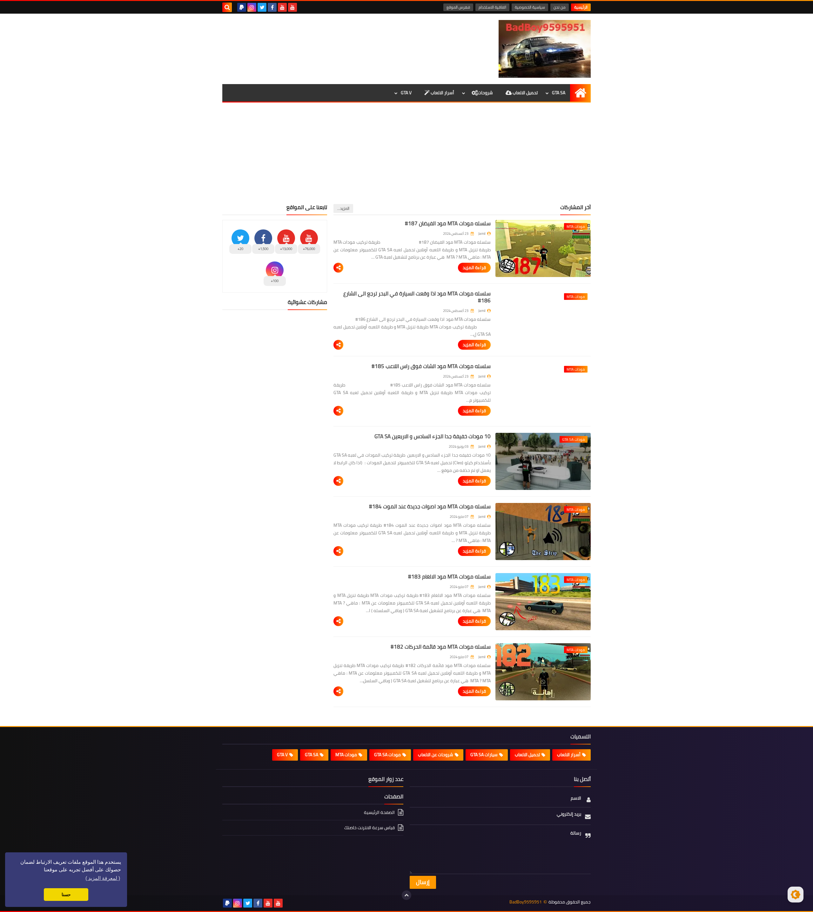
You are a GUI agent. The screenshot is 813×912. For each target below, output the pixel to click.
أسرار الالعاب (442, 93)
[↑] (406, 895)
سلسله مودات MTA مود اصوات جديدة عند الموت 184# (430, 506)
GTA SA (558, 93)
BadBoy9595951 (525, 902)
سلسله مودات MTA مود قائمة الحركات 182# (441, 647)
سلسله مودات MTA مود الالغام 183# (449, 577)
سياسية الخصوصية (530, 7)
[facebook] (272, 7)
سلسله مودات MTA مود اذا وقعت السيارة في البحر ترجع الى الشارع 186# (417, 297)
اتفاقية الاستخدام (492, 7)
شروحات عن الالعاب (435, 754)
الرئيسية (581, 7)
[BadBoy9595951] (545, 49)
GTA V (406, 93)
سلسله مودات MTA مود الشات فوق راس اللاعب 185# (431, 366)
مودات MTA (346, 754)
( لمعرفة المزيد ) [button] (102, 878)
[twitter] (262, 7)
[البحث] (227, 7)
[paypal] (241, 7)
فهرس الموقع (458, 7)
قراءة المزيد (474, 267)
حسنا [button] (66, 894)
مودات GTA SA (387, 754)
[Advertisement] (406, 156)
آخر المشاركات (575, 207)
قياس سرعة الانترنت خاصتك (369, 827)
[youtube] (292, 7)
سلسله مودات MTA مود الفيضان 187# (448, 223)
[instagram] (251, 7)
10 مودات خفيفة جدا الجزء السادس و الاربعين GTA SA (432, 436)
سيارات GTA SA (484, 754)
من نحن (560, 7)
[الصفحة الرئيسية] (580, 93)
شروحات (485, 93)
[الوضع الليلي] (795, 894)
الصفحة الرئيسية (379, 812)
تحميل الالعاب (525, 93)
